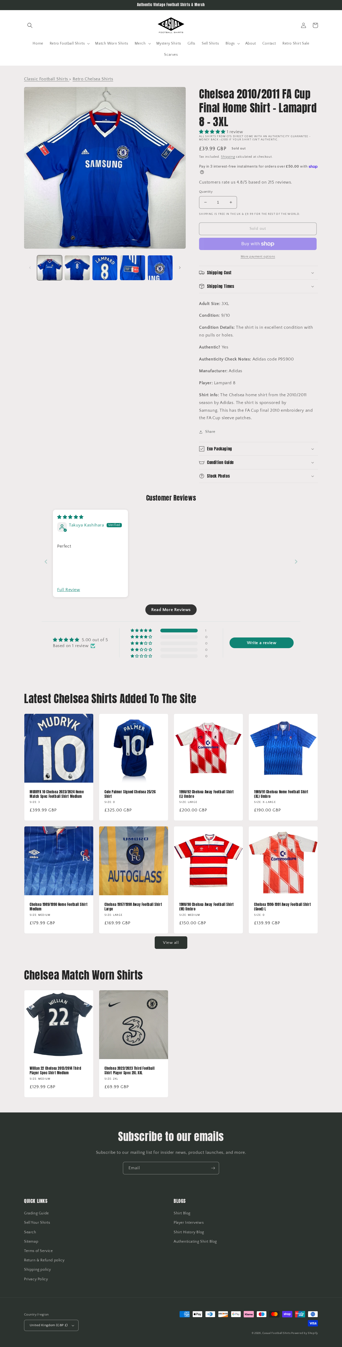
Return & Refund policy (44, 1260)
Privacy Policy (36, 1279)
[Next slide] (296, 562)
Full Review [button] (68, 589)
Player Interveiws (189, 1223)
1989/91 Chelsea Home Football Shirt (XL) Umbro (281, 794)
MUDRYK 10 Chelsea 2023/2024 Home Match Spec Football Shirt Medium (57, 794)
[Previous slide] (46, 562)
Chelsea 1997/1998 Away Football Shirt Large (133, 907)
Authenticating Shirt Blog (195, 1241)
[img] (70, 517)
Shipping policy (37, 1269)
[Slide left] (30, 268)
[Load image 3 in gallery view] (104, 267)
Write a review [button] (261, 642)
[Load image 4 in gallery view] (132, 267)
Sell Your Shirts (37, 1223)
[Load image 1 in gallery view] (49, 267)
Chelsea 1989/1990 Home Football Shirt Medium (58, 907)
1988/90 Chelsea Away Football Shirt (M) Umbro (206, 907)
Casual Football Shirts (276, 1333)
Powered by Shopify (304, 1333)
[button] (30, 25)
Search (30, 1232)
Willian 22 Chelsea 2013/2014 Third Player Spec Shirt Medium (55, 1070)
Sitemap (31, 1241)
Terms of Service (38, 1251)
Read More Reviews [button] (171, 609)
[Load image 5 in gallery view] (160, 267)
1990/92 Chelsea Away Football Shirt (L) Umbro (206, 794)
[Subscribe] (213, 1168)
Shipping (228, 157)
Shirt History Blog (189, 1232)
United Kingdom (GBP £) (49, 1325)
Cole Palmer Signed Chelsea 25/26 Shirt (130, 794)
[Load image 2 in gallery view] (77, 267)
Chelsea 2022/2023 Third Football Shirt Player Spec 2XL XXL (129, 1070)
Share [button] (210, 432)
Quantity (206, 191)
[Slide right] (180, 268)
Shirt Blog (182, 1213)
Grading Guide (36, 1213)
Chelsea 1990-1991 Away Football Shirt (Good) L (282, 907)
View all (171, 942)
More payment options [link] (258, 256)
